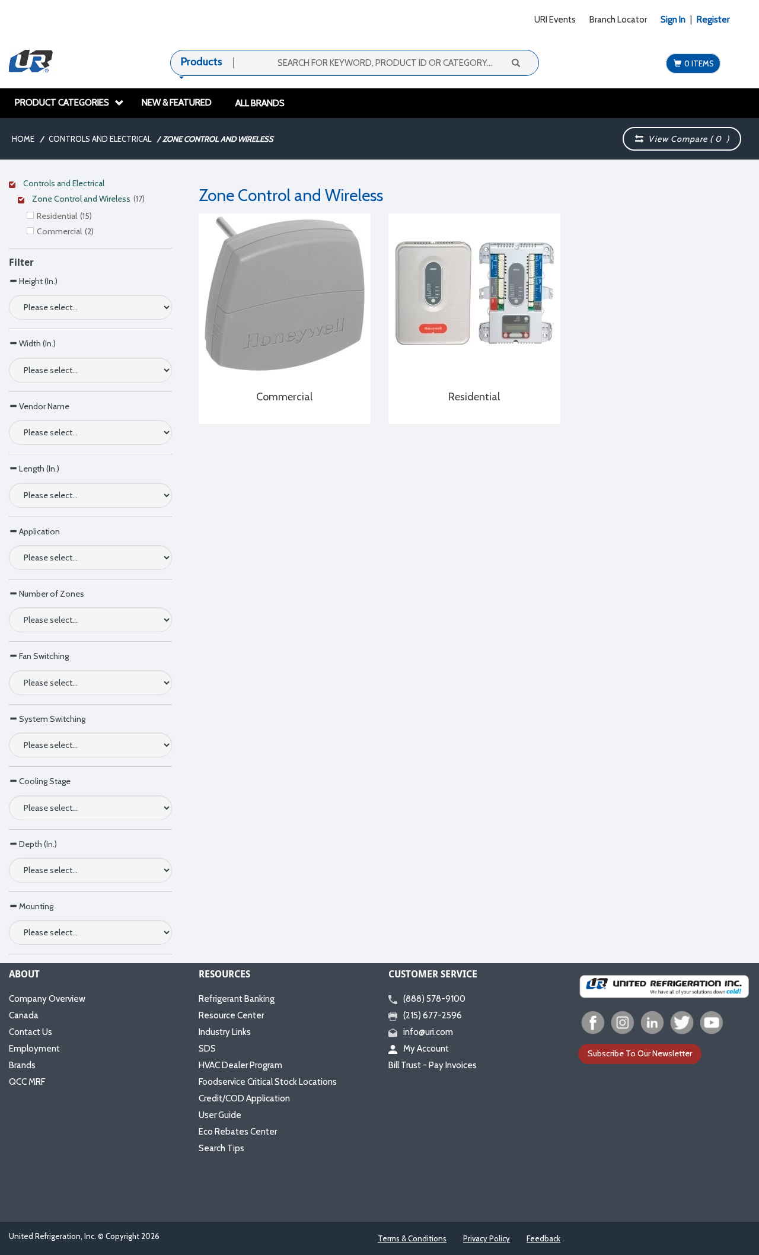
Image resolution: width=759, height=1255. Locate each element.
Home (23, 139)
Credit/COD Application (244, 1098)
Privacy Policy (486, 1238)
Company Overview (47, 998)
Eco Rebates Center (238, 1131)
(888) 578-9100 (434, 998)
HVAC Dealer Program (240, 1065)
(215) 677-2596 (432, 1015)
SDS (207, 1048)
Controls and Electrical (100, 139)
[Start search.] (515, 62)
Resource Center (231, 1015)
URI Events (555, 19)
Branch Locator (618, 19)
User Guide (220, 1115)
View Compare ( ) (686, 138)
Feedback (543, 1238)
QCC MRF (27, 1081)
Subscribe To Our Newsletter (640, 1053)
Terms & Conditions (412, 1238)
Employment (34, 1048)
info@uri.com (428, 1032)
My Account (426, 1048)
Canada (24, 1015)
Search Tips (221, 1148)
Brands (22, 1065)
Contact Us (30, 1032)
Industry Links (225, 1032)
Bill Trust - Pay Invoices (432, 1065)
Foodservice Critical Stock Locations (268, 1081)
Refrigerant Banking (237, 998)
